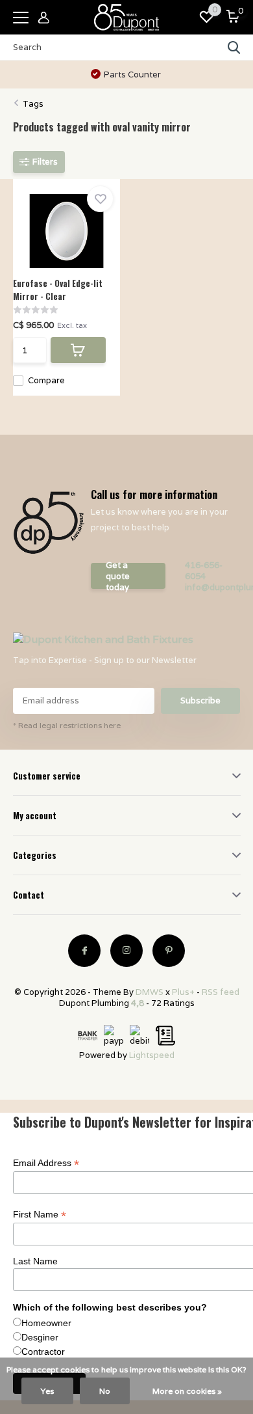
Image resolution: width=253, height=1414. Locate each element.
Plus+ (183, 992)
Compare (46, 380)
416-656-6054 (204, 571)
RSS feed (220, 992)
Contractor (43, 1351)
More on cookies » (187, 1391)
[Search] (234, 47)
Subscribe (200, 700)
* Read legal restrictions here (67, 725)
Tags (33, 103)
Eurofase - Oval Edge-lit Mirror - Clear (57, 290)
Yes (47, 1391)
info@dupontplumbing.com (213, 587)
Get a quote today (118, 576)
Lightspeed (152, 1055)
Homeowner (46, 1323)
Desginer (39, 1337)
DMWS (149, 992)
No (104, 1391)
